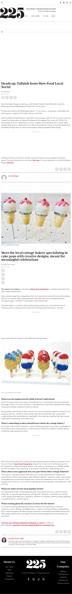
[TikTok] (38, 579)
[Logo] (7, 13)
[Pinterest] (11, 97)
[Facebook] (60, 2)
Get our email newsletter (48, 11)
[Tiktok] (70, 2)
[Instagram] (63, 2)
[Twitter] (67, 2)
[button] (7, 3)
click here (36, 160)
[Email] (15, 97)
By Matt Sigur (14, 176)
